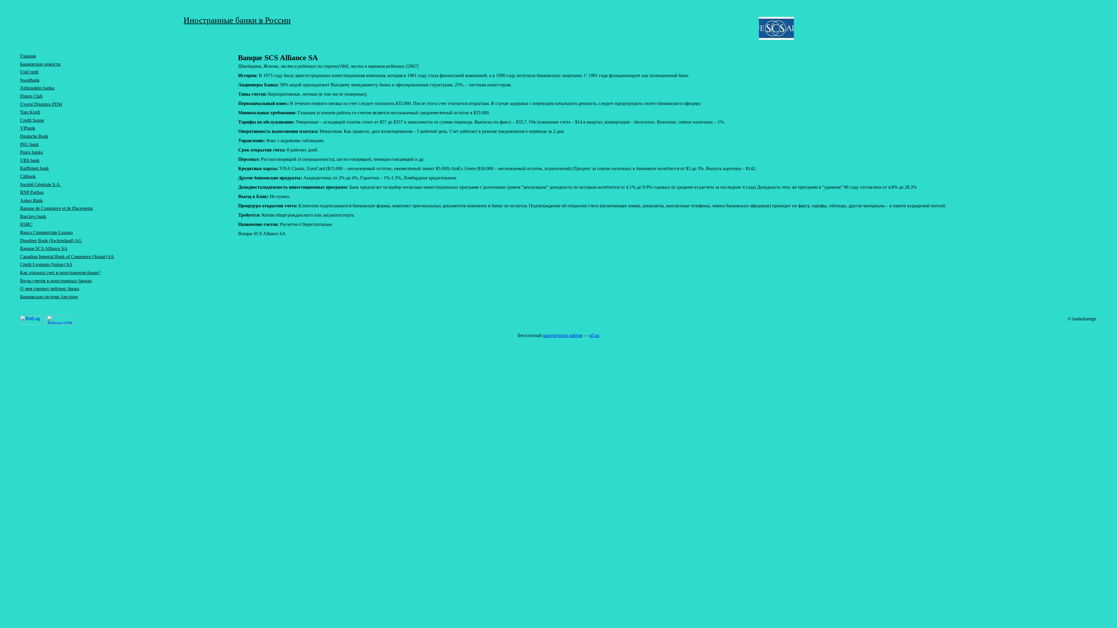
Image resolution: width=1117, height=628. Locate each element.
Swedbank (30, 80)
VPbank (27, 128)
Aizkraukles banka (37, 87)
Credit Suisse (32, 120)
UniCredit (29, 71)
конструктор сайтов (562, 335)
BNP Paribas (32, 192)
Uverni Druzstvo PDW (41, 104)
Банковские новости (40, 64)
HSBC (26, 224)
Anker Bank (31, 200)
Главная (28, 55)
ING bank (29, 144)
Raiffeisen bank (34, 168)
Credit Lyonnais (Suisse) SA (46, 264)
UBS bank (30, 160)
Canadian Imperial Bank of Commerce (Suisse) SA (67, 256)
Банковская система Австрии (49, 296)
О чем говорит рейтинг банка (49, 288)
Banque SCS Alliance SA (43, 248)
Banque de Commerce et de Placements (56, 208)
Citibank (28, 176)
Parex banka (31, 152)
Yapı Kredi (30, 112)
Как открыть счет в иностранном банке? (60, 272)
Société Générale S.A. (40, 184)
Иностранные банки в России (237, 20)
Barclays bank (33, 216)
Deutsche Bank (34, 136)
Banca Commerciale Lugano (46, 232)
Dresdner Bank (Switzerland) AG (51, 240)
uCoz (594, 335)
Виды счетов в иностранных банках (56, 280)
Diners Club (31, 96)
